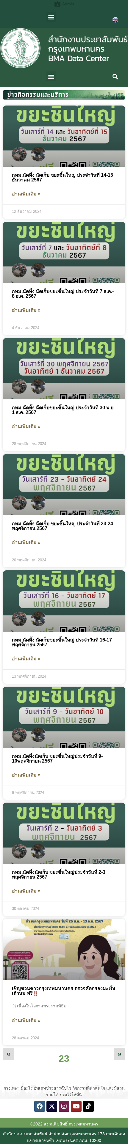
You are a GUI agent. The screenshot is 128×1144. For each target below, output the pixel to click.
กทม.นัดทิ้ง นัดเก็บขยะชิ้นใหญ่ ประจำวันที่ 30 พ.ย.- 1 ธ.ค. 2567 (64, 410)
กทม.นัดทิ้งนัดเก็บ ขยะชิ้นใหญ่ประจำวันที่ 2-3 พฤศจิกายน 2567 (58, 874)
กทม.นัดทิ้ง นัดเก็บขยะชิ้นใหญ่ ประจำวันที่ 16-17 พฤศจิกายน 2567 (62, 642)
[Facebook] (39, 1106)
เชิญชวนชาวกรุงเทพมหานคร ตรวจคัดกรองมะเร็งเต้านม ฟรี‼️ (63, 991)
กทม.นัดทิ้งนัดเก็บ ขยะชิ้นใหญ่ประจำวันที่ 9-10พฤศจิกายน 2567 (57, 758)
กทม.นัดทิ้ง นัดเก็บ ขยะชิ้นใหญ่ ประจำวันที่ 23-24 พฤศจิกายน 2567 (62, 526)
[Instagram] (64, 1106)
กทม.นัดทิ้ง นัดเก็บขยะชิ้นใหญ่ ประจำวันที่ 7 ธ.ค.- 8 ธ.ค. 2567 (63, 294)
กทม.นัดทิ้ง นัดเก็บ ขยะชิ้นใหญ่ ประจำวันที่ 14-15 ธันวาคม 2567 (62, 177)
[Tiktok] (88, 1106)
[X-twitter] (51, 1106)
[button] (51, 17)
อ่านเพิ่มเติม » (26, 193)
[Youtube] (76, 1106)
